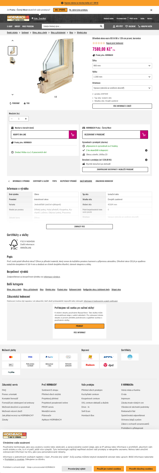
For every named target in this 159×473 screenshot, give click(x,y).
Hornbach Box (87, 415)
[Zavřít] (151, 10)
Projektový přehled (50, 399)
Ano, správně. (60, 10)
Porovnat (16, 103)
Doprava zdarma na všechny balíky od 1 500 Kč (81, 3)
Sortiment (25, 32)
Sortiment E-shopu (50, 390)
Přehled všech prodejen (91, 390)
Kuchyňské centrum (90, 394)
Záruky (5, 420)
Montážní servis (49, 411)
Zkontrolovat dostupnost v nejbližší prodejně (115, 169)
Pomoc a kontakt (9, 394)
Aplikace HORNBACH (52, 420)
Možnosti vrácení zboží (12, 411)
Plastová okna (62, 289)
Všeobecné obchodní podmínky (135, 407)
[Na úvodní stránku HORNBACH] (18, 18)
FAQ (4, 390)
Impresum (125, 399)
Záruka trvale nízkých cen (132, 403)
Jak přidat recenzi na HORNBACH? (18, 415)
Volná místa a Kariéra (130, 390)
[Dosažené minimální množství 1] (11, 118)
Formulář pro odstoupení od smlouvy (18, 403)
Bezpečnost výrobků (68, 181)
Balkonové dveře (75, 289)
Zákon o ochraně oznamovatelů (135, 424)
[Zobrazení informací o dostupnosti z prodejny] (146, 150)
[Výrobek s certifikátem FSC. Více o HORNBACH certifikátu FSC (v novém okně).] (13, 244)
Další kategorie (86, 181)
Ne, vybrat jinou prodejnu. (78, 10)
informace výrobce (52, 277)
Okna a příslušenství (58, 32)
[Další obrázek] (12, 94)
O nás (123, 394)
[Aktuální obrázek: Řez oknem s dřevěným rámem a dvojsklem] (12, 51)
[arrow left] (9, 181)
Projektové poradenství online (55, 403)
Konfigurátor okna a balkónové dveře (96, 289)
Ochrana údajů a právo (131, 420)
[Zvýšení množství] (26, 118)
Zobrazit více (79, 226)
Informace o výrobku (21, 181)
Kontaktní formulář (10, 399)
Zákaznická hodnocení (104, 181)
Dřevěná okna (82, 32)
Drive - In (85, 407)
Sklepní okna (116, 289)
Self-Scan (85, 411)
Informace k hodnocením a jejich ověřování (101, 301)
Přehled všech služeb (51, 394)
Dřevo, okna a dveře (40, 32)
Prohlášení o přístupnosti (132, 428)
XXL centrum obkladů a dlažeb (94, 403)
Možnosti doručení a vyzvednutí (16, 407)
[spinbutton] (19, 118)
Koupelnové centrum (90, 399)
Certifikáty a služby (41, 181)
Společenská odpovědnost (133, 415)
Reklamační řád (128, 411)
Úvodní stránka (12, 32)
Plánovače (46, 415)
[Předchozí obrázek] (12, 40)
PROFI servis (48, 407)
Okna (71, 32)
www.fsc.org (25, 247)
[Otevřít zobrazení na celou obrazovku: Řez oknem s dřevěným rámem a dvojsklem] (55, 66)
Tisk (27, 103)
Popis (54, 181)
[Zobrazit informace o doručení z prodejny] (146, 160)
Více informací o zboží (122, 106)
